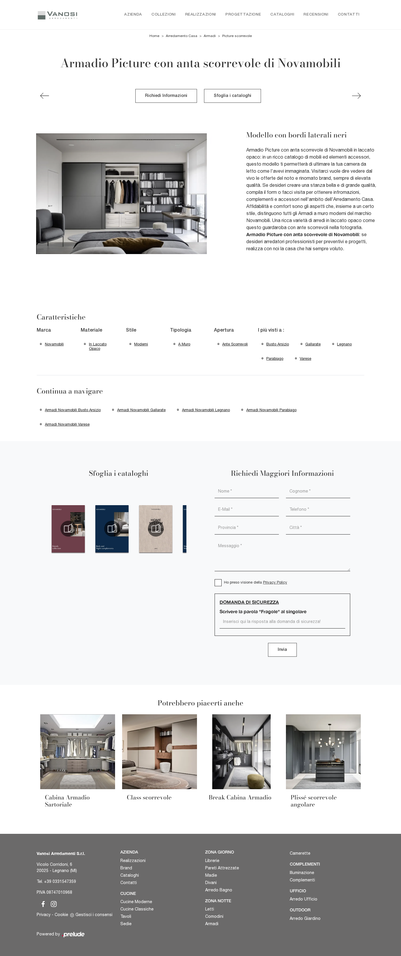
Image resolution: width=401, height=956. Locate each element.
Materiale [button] (91, 330)
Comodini (214, 916)
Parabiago (274, 358)
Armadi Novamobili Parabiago (271, 410)
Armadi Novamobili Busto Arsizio (73, 410)
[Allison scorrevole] (356, 95)
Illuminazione (302, 872)
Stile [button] (131, 330)
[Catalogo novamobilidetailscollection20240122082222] (68, 529)
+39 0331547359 (60, 881)
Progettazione (243, 14)
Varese (305, 358)
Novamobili (54, 344)
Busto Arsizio (277, 344)
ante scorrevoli (235, 344)
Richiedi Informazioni (166, 96)
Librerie (212, 860)
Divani (211, 882)
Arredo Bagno (218, 890)
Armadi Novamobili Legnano (206, 410)
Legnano (344, 344)
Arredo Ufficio (303, 899)
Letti (209, 909)
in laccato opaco (98, 346)
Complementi (302, 880)
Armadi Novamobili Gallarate (141, 410)
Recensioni (316, 14)
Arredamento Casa (181, 36)
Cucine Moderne (136, 901)
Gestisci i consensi (93, 914)
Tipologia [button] (180, 330)
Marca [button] (44, 330)
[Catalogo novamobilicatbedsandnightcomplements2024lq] (112, 529)
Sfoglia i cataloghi (232, 96)
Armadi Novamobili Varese (67, 424)
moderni (141, 344)
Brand (126, 868)
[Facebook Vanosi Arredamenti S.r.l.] (42, 903)
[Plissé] (44, 95)
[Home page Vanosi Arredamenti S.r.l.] (57, 15)
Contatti (349, 14)
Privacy (43, 914)
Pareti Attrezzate (222, 868)
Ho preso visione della (255, 582)
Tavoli (125, 916)
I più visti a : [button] (271, 330)
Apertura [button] (224, 330)
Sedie (126, 923)
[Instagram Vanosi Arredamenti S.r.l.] (52, 903)
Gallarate (313, 344)
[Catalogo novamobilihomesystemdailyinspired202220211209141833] (155, 529)
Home (154, 36)
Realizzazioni (200, 14)
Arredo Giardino (305, 918)
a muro (184, 344)
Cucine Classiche (137, 909)
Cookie (61, 914)
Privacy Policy (275, 582)
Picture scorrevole (237, 36)
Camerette (300, 853)
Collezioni (163, 14)
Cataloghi (282, 14)
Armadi (210, 36)
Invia (282, 650)
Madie (211, 875)
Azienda (133, 14)
